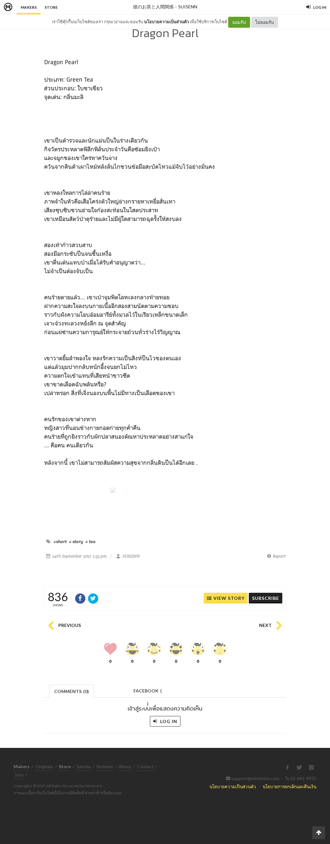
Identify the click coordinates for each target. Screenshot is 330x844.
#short (60, 541)
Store (51, 7)
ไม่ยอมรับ (264, 22)
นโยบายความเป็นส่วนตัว (166, 21)
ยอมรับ (239, 22)
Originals (44, 766)
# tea (90, 541)
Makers (29, 7)
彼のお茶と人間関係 (153, 6)
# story (76, 541)
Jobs (19, 775)
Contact (145, 766)
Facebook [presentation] (147, 692)
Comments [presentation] (71, 691)
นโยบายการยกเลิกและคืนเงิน (289, 786)
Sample (83, 766)
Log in (168, 721)
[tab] (71, 690)
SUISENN (187, 6)
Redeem (104, 766)
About (125, 766)
